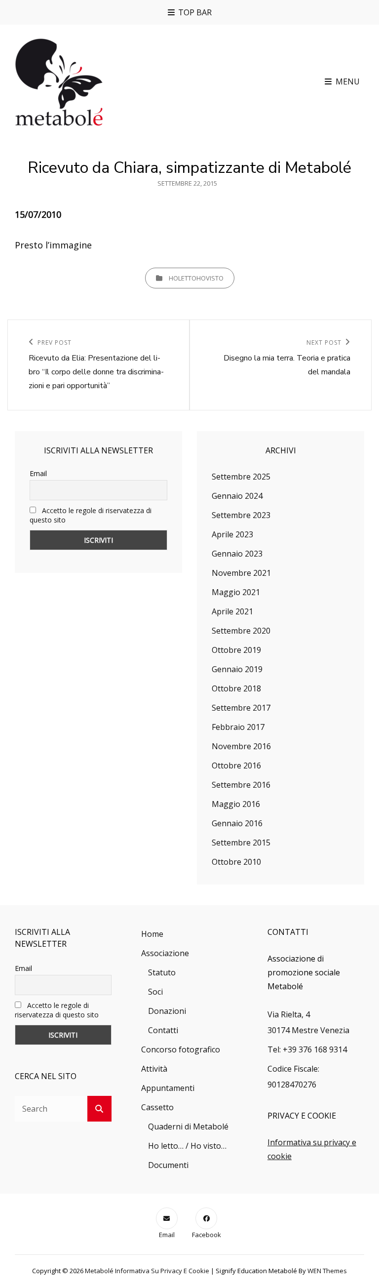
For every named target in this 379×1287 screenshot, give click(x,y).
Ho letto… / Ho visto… (187, 1145)
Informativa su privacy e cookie (162, 1270)
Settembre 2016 (241, 784)
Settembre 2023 (241, 515)
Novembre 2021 (241, 572)
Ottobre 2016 (236, 765)
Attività (154, 1068)
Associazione (165, 953)
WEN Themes (327, 1270)
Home (152, 933)
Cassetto (157, 1107)
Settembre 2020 (241, 630)
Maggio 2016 (236, 804)
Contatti (163, 1030)
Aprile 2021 (232, 611)
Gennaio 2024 (237, 495)
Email (38, 473)
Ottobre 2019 (236, 649)
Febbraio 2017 (238, 727)
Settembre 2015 (241, 842)
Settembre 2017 (241, 707)
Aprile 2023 (232, 534)
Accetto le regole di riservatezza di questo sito (57, 1010)
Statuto (162, 972)
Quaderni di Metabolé (188, 1126)
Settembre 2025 (241, 476)
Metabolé (99, 1270)
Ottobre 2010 (236, 861)
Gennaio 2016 (237, 823)
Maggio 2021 (236, 592)
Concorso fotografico (180, 1049)
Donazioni (167, 1010)
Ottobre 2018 (236, 688)
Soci (155, 991)
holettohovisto (196, 278)
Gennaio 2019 (237, 669)
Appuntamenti (167, 1088)
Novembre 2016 (241, 746)
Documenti (168, 1165)
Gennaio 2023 (237, 553)
